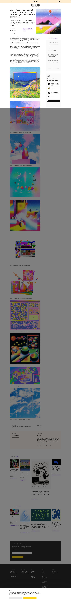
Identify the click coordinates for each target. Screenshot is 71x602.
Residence (54, 571)
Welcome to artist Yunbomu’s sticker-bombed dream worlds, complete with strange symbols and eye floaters (53, 43)
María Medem (21, 62)
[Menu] (60, 5)
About (43, 571)
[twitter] (12, 33)
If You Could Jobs (55, 575)
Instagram (33, 571)
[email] (14, 33)
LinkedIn (32, 573)
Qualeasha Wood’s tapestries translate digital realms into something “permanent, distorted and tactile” (53, 61)
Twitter (32, 576)
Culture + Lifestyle (24, 575)
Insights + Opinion (24, 571)
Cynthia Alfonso (27, 62)
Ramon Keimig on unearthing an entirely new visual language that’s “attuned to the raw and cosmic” (54, 68)
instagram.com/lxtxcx (15, 435)
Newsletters (44, 583)
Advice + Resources (24, 573)
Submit (43, 572)
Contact (43, 573)
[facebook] (10, 33)
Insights (43, 582)
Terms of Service (45, 578)
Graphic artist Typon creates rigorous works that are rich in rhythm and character (53, 55)
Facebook (33, 575)
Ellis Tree (14, 28)
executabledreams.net (15, 437)
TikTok (32, 572)
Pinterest (33, 577)
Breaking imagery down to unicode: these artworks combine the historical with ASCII (53, 49)
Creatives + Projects (25, 572)
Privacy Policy (44, 577)
